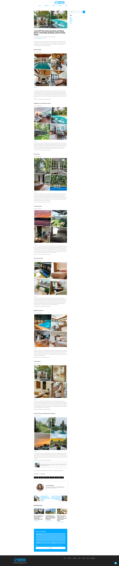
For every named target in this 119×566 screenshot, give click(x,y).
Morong (52, 477)
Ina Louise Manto (38, 38)
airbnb (36, 477)
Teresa (61, 477)
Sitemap (83, 558)
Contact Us (69, 558)
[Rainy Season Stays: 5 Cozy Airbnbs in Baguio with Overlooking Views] (39, 511)
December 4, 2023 (60, 521)
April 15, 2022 (36, 473)
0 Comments (42, 473)
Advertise (74, 558)
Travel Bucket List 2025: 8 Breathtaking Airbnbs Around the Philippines (50, 517)
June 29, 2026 (36, 520)
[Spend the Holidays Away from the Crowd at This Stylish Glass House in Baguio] (62, 511)
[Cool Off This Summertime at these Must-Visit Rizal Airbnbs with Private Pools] (40, 487)
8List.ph (87, 558)
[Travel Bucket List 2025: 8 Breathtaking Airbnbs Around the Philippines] (51, 511)
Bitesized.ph (93, 558)
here (50, 99)
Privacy (79, 558)
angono (41, 477)
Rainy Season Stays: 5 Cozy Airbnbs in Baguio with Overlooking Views (38, 517)
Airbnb (36, 87)
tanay (57, 477)
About (65, 558)
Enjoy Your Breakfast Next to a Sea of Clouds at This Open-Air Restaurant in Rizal (48, 464)
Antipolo (46, 477)
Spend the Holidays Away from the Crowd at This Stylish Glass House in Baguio (62, 518)
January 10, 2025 (48, 520)
